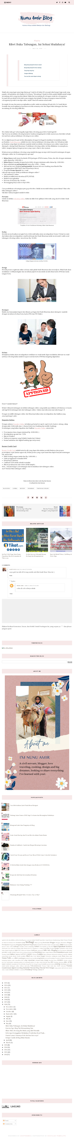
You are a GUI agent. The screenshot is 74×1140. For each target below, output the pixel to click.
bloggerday (12, 944)
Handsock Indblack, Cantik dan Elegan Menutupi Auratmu (28, 845)
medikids (23, 956)
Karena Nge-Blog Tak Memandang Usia (19, 1028)
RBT (22, 960)
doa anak (10, 948)
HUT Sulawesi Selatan (24, 950)
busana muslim (68, 944)
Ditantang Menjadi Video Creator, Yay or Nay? (25, 895)
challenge (16, 946)
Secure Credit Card (8, 450)
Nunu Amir (20, 585)
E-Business (35, 948)
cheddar (21, 946)
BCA (14, 942)
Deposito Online (18, 424)
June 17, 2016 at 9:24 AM (31, 585)
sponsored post (50, 964)
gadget (57, 948)
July (7, 1019)
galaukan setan (64, 948)
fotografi (52, 948)
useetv (70, 968)
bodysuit (39, 944)
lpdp (44, 954)
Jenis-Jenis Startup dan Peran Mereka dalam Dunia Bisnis (28, 835)
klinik (54, 952)
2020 (6, 995)
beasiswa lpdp (20, 942)
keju (33, 952)
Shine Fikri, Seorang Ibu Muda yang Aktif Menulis (22, 1031)
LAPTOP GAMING (26, 954)
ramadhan (18, 960)
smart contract (6, 964)
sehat (41, 962)
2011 (5, 1054)
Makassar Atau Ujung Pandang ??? (21, 885)
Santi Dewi (13, 569)
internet (64, 950)
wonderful (22, 969)
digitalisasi (61, 946)
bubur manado (51, 944)
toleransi (63, 966)
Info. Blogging (53, 950)
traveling (19, 968)
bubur (45, 944)
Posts (6, 1120)
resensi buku (39, 960)
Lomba (15, 488)
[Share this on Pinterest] (37, 497)
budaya (58, 944)
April (7, 1040)
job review (12, 952)
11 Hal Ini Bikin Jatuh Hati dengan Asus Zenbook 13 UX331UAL (30, 865)
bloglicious (33, 944)
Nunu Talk (6, 958)
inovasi (60, 950)
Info (45, 950)
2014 (6, 1047)
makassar (60, 954)
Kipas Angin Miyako (47, 952)
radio (13, 960)
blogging (37, 41)
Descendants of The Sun (46, 946)
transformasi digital (9, 968)
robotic (65, 960)
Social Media (22, 964)
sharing (56, 962)
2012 (5, 1052)
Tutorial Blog (34, 968)
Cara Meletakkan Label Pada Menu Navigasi (24, 805)
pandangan (21, 958)
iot (8, 952)
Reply (10, 575)
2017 (5, 1002)
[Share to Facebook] (28, 497)
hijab (16, 950)
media (10, 956)
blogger (52, 942)
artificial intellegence (21, 940)
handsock (11, 950)
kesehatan (38, 952)
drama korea (27, 948)
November (10, 1009)
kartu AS (18, 952)
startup (57, 964)
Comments (8, 1124)
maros (70, 954)
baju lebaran (49, 940)
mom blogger (41, 956)
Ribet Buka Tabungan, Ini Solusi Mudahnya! (20, 1026)
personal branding (50, 958)
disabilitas (69, 946)
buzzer (4, 946)
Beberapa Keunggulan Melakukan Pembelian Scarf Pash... (25, 1033)
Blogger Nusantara (61, 942)
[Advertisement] (37, 1080)
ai (7, 940)
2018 (5, 999)
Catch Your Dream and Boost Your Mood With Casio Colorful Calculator (33, 855)
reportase (31, 960)
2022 (6, 990)
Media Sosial (16, 956)
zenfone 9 (41, 970)
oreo (12, 958)
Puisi (66, 958)
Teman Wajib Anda (47, 966)
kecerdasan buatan (26, 952)
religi (25, 960)
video (3, 969)
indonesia (40, 950)
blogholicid (25, 944)
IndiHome (34, 950)
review (22, 488)
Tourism (69, 966)
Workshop (28, 970)
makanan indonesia (51, 954)
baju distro (42, 940)
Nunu (63, 956)
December (10, 1007)
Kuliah (8, 954)
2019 (6, 997)
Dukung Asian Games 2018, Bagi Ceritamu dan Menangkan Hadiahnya (32, 815)
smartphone (15, 964)
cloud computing (29, 946)
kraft (70, 952)
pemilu (35, 958)
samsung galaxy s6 (19, 962)
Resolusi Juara (53, 960)
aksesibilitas (11, 940)
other (16, 958)
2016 (6, 1004)
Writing (34, 970)
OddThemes (25, 1136)
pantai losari (29, 958)
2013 (6, 1050)
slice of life (68, 962)
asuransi (29, 940)
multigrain (55, 956)
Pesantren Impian (60, 958)
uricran (66, 968)
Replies (13, 581)
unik (62, 968)
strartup (63, 964)
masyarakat (5, 956)
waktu (6, 969)
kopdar (66, 952)
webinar (11, 970)
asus (33, 940)
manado (65, 954)
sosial (44, 964)
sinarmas (31, 488)
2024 (6, 985)
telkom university (25, 966)
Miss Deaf (33, 956)
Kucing (4, 954)
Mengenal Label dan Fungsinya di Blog (22, 825)
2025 (6, 983)
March (8, 1042)
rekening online (19, 199)
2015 (5, 1045)
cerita (11, 946)
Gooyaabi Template (57, 1136)
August (8, 1016)
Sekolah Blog (46, 962)
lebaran (35, 954)
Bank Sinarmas (15, 142)
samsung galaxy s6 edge (32, 962)
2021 (5, 992)
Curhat (36, 946)
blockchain (46, 942)
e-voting (40, 948)
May (7, 1023)
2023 (6, 988)
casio (7, 946)
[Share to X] (32, 497)
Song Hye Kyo (30, 964)
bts (43, 944)
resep (46, 960)
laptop (18, 954)
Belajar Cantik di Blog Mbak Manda (18, 1038)
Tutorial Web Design (47, 968)
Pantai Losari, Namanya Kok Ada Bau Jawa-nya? (22, 1035)
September (10, 1014)
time (55, 966)
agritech (4, 940)
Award (37, 940)
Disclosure (5, 948)
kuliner (12, 954)
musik (59, 956)
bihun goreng (38, 942)
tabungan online (43, 488)
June (7, 1021)
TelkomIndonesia (35, 966)
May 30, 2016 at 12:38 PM (24, 569)
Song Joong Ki (38, 964)
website (16, 970)
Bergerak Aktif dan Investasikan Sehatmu (23, 875)
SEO (52, 962)
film (48, 948)
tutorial (26, 968)
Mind (28, 956)
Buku (61, 944)
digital (55, 946)
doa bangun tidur (19, 948)
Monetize (48, 956)
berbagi (30, 942)
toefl (58, 966)
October (9, 1011)
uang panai (58, 968)
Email (44, 948)
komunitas (60, 952)
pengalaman (40, 958)
